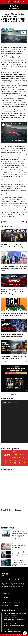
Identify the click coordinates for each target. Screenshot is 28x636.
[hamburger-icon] (3, 2)
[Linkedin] (18, 2)
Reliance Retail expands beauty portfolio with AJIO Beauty (19, 545)
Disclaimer (16, 591)
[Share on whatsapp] (10, 29)
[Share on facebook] (2, 29)
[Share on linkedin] (7, 29)
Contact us (10, 591)
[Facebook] (9, 2)
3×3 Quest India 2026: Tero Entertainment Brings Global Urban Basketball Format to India (14, 268)
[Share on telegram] (12, 29)
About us (4, 591)
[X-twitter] (12, 2)
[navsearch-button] (22, 1)
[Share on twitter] (4, 29)
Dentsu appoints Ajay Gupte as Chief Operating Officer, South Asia (20, 554)
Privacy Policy (5, 593)
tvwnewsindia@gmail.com (16, 602)
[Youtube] (15, 2)
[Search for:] (14, 361)
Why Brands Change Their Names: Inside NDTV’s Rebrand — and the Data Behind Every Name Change (14, 292)
